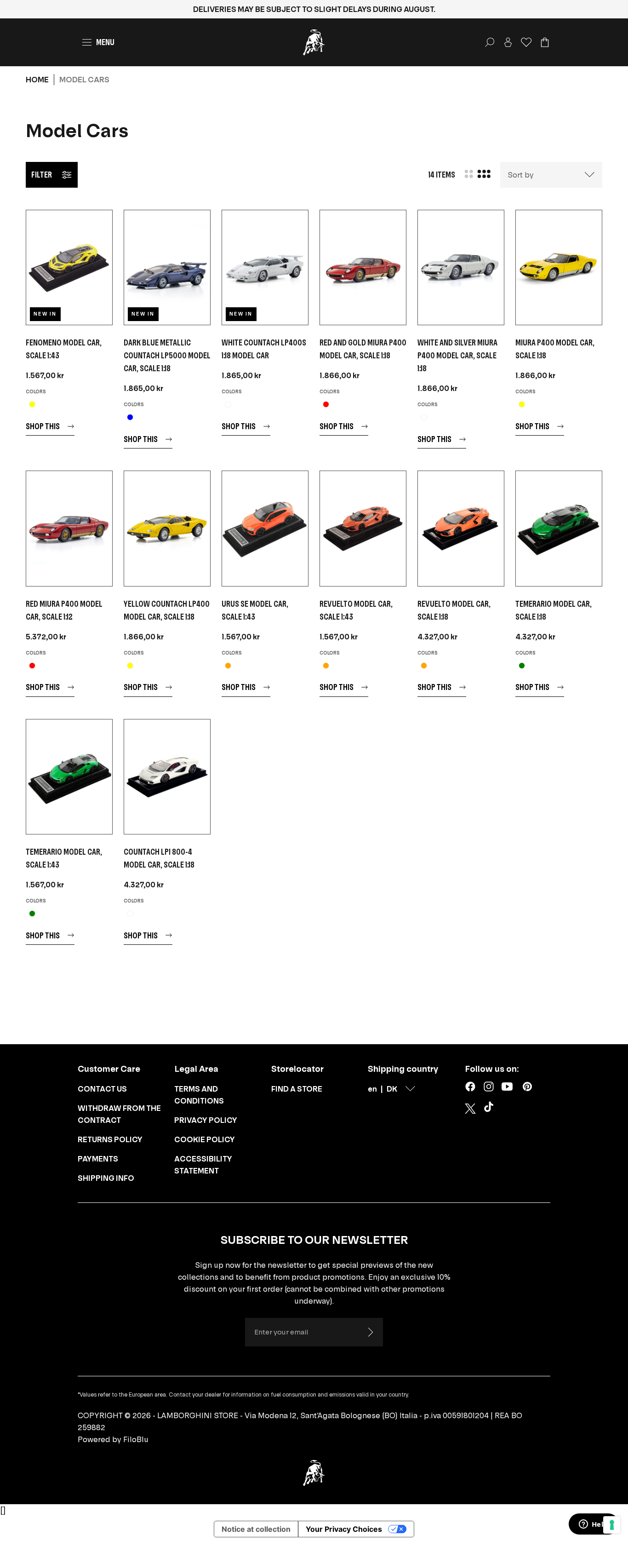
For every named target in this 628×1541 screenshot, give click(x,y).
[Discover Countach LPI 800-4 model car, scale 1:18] (167, 776)
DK (392, 1089)
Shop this (43, 426)
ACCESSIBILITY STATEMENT (203, 1165)
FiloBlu (135, 1439)
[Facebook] (470, 1086)
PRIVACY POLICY (205, 1120)
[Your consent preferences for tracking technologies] (612, 1525)
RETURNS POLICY (110, 1139)
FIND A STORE (296, 1089)
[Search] (489, 42)
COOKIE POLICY (204, 1139)
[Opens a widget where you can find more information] (593, 1524)
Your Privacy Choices (344, 1529)
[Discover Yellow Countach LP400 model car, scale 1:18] (167, 528)
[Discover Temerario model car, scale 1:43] (69, 776)
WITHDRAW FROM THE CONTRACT (119, 1114)
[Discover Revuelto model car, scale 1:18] (461, 528)
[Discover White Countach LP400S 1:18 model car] (265, 267)
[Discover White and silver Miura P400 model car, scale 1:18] (461, 267)
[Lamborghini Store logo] (314, 42)
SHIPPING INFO (106, 1178)
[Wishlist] (526, 42)
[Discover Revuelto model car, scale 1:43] (363, 528)
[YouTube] (507, 1086)
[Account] (508, 42)
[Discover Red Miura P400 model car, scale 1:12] (69, 528)
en (372, 1089)
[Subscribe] (370, 1332)
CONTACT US (102, 1089)
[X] (470, 1108)
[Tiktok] (490, 1108)
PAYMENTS (98, 1159)
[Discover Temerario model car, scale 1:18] (559, 528)
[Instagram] (488, 1086)
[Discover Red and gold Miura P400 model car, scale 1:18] (363, 267)
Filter (41, 174)
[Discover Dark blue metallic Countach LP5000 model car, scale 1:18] (167, 267)
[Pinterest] (527, 1086)
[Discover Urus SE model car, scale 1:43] (265, 528)
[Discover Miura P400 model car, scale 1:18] (559, 267)
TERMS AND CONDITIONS (199, 1095)
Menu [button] (105, 42)
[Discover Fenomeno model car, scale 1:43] (69, 267)
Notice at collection (256, 1529)
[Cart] (544, 42)
